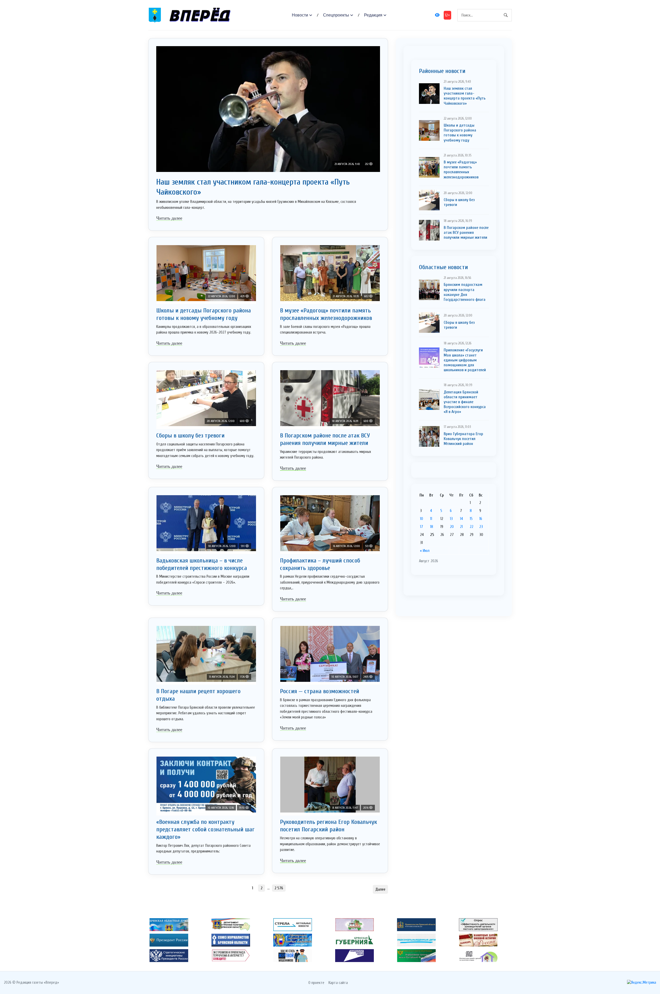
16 (480, 518)
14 (461, 518)
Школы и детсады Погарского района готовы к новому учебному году (203, 314)
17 (421, 526)
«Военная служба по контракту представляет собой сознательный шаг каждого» (205, 829)
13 (451, 518)
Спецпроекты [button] (336, 15)
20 (452, 526)
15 (471, 518)
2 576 (279, 888)
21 (461, 526)
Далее (380, 889)
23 (481, 526)
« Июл (425, 550)
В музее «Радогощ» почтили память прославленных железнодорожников (326, 314)
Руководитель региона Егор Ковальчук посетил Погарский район (328, 825)
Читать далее (169, 218)
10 (421, 518)
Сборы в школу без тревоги (190, 435)
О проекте (316, 982)
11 (431, 518)
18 (431, 526)
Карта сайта (338, 982)
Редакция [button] (373, 15)
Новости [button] (300, 15)
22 (471, 526)
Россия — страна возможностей (319, 691)
